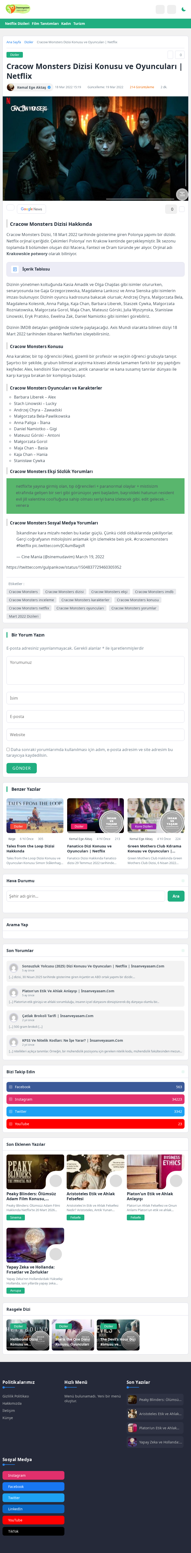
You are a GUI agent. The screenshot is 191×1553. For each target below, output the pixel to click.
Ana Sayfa (13, 42)
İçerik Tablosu (36, 269)
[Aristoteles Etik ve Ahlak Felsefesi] (95, 1172)
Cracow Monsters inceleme (31, 599)
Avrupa (15, 1290)
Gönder (21, 768)
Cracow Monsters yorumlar (133, 608)
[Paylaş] (10, 207)
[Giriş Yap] (160, 9)
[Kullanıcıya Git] (13, 968)
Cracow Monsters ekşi (109, 591)
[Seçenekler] (182, 209)
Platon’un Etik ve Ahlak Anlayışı (158, 1428)
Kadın (66, 23)
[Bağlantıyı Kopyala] (170, 55)
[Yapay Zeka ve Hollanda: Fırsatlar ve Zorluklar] (35, 1245)
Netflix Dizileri (17, 23)
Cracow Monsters (23, 591)
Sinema (15, 1217)
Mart (11, 334)
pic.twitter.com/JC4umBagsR (58, 545)
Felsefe (75, 1217)
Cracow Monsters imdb (154, 591)
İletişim (8, 1410)
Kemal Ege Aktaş (80, 839)
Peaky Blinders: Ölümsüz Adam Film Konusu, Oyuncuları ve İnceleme (160, 1399)
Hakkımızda (12, 1403)
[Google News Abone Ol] (31, 209)
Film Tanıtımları (45, 23)
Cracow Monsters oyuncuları (80, 608)
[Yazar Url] (10, 87)
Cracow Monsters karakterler (85, 599)
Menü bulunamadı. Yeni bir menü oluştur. (92, 1398)
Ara (176, 896)
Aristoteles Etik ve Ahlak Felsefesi (159, 1413)
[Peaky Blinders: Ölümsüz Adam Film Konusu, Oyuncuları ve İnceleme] (35, 1172)
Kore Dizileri (143, 826)
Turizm (79, 23)
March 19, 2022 (90, 556)
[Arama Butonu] (171, 9)
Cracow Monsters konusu (138, 599)
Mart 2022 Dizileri (24, 616)
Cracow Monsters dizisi (64, 591)
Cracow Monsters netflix (29, 608)
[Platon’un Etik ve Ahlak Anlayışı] (156, 1172)
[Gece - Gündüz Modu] (183, 10)
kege (11, 839)
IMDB (25, 327)
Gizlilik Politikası (15, 1396)
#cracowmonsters (151, 539)
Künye (7, 1417)
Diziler (28, 42)
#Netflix (23, 545)
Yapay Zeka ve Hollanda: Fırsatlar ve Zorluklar (159, 1442)
